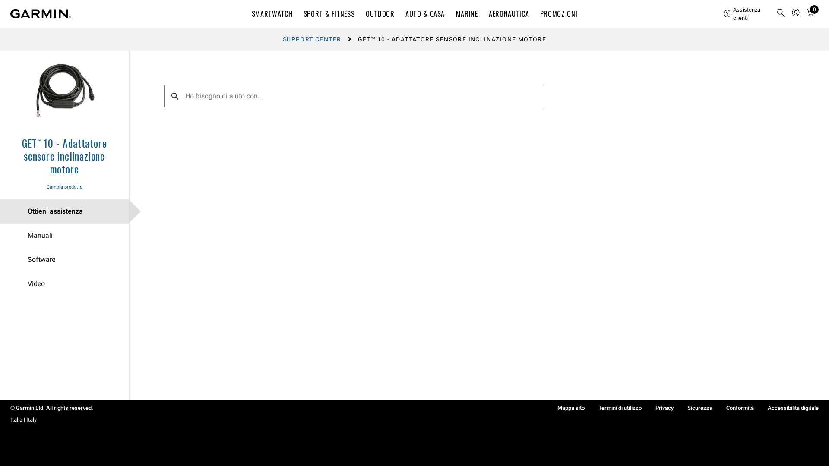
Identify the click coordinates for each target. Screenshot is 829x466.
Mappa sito (571, 408)
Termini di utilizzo (620, 408)
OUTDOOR (380, 14)
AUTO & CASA (425, 14)
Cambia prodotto (64, 187)
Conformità (740, 408)
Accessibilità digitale (793, 408)
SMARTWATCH (272, 14)
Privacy (664, 408)
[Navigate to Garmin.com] (40, 14)
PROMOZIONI (558, 14)
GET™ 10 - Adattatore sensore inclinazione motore (64, 155)
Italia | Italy (23, 419)
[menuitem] (746, 14)
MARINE (467, 14)
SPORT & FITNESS (329, 14)
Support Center (312, 39)
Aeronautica (509, 14)
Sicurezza (699, 408)
